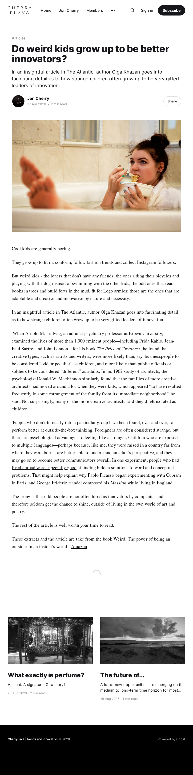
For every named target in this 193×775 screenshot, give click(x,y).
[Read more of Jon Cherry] (18, 101)
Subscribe (172, 10)
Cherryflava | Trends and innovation (33, 739)
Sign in (147, 10)
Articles (18, 38)
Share (172, 101)
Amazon (79, 546)
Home (46, 10)
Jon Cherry (69, 10)
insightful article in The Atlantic (54, 312)
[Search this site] (132, 10)
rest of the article (36, 525)
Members (94, 10)
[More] (112, 10)
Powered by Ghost (171, 739)
